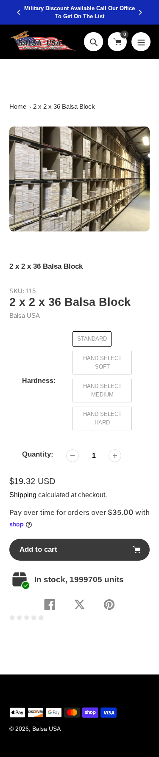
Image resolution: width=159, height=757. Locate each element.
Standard (92, 339)
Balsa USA (24, 315)
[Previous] (19, 12)
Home (17, 106)
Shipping (22, 494)
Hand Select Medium (102, 390)
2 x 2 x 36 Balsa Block (64, 106)
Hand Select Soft (102, 362)
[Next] (140, 12)
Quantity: (37, 454)
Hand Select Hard (102, 418)
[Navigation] (141, 41)
